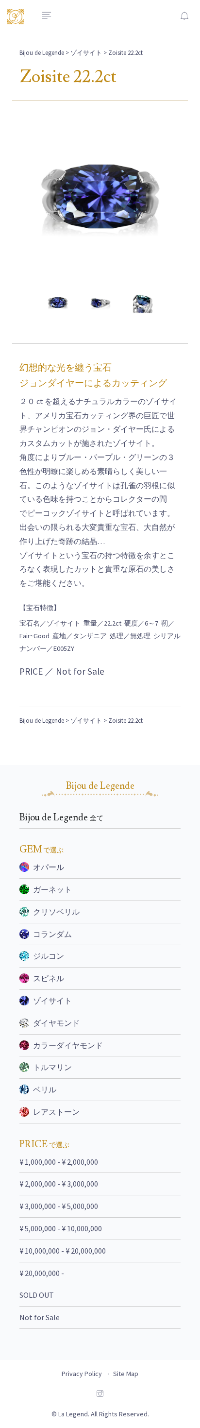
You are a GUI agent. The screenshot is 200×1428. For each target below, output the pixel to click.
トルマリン (52, 1067)
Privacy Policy (82, 1373)
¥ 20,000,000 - (41, 1273)
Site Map (125, 1373)
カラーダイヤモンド (68, 1045)
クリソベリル (56, 912)
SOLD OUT (36, 1295)
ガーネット (52, 889)
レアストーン (56, 1112)
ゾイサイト (86, 52)
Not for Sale (39, 1317)
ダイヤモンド (56, 1023)
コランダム (52, 934)
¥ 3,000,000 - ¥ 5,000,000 (58, 1206)
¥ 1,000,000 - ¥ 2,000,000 (58, 1162)
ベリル (44, 1089)
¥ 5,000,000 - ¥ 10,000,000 (60, 1228)
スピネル (48, 978)
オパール (48, 867)
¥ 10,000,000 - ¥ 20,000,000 (62, 1251)
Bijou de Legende (41, 52)
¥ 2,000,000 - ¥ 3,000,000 (58, 1184)
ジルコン (48, 956)
